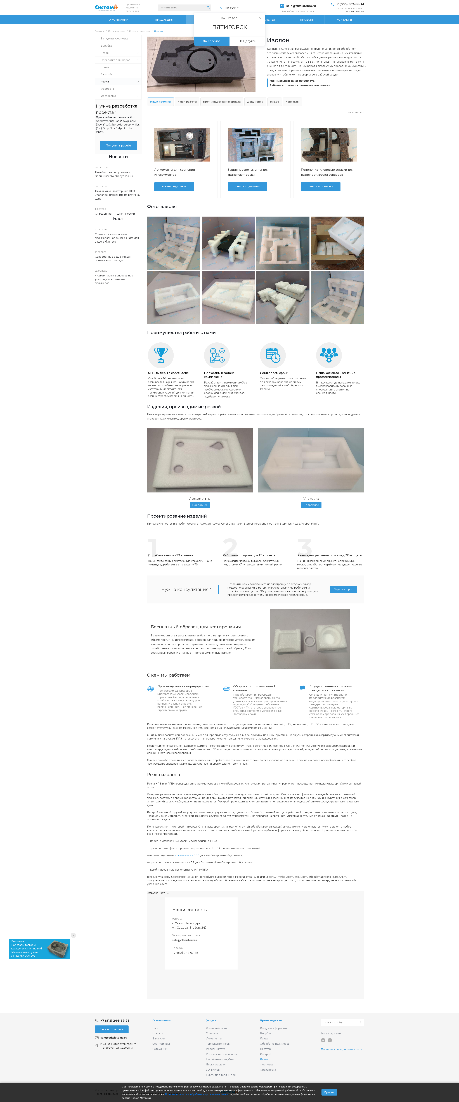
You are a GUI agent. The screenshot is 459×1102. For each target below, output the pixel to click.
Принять (329, 1092)
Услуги (211, 1020)
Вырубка (265, 1033)
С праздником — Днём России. (115, 213)
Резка (264, 1059)
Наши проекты (160, 101)
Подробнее (200, 505)
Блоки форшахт (216, 1064)
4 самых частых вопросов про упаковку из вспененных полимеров (114, 279)
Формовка (266, 1064)
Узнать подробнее (174, 186)
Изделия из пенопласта (221, 1054)
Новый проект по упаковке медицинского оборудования (114, 174)
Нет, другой (247, 41)
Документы (255, 101)
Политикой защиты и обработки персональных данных (197, 1094)
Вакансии (158, 1038)
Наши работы (187, 101)
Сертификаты (161, 1043)
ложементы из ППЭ (187, 855)
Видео (274, 101)
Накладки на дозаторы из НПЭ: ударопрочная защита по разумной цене (118, 194)
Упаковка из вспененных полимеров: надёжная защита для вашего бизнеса (117, 238)
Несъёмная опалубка (220, 1059)
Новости (158, 1033)
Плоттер (265, 1049)
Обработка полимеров (275, 1043)
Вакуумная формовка (274, 1028)
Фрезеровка (268, 1069)
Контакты (292, 101)
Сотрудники (160, 1049)
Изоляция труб (216, 1049)
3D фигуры (213, 1069)
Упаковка (212, 1033)
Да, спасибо (212, 41)
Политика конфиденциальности (341, 1049)
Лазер (264, 1038)
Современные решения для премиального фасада (113, 258)
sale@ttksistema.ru (301, 6)
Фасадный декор (217, 1028)
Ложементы (214, 1038)
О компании (161, 1020)
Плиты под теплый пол (221, 1075)
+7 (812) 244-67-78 (185, 952)
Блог (155, 1028)
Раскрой (265, 1054)
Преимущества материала (222, 101)
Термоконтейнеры (218, 1043)
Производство (271, 1020)
